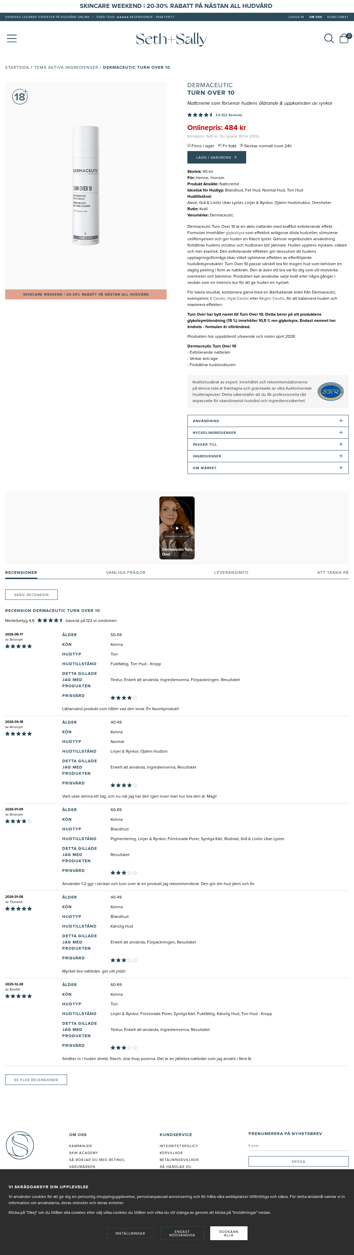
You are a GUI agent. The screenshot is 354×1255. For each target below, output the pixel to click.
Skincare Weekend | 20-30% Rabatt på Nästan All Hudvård (86, 294)
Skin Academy (83, 1153)
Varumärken (82, 1167)
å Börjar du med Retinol (98, 1160)
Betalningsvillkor (179, 1160)
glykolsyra (235, 233)
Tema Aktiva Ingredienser (66, 68)
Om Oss (315, 17)
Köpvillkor (171, 1153)
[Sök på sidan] (329, 38)
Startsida (17, 68)
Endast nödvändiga (182, 1233)
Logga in (296, 17)
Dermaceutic (210, 85)
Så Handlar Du (176, 1167)
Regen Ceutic (272, 299)
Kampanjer (80, 1146)
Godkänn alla (229, 1233)
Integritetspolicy (179, 1146)
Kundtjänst (338, 17)
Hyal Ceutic (238, 299)
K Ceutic (217, 299)
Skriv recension (31, 595)
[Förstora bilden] (86, 185)
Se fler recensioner (36, 1080)
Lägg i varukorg (216, 157)
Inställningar (130, 1233)
